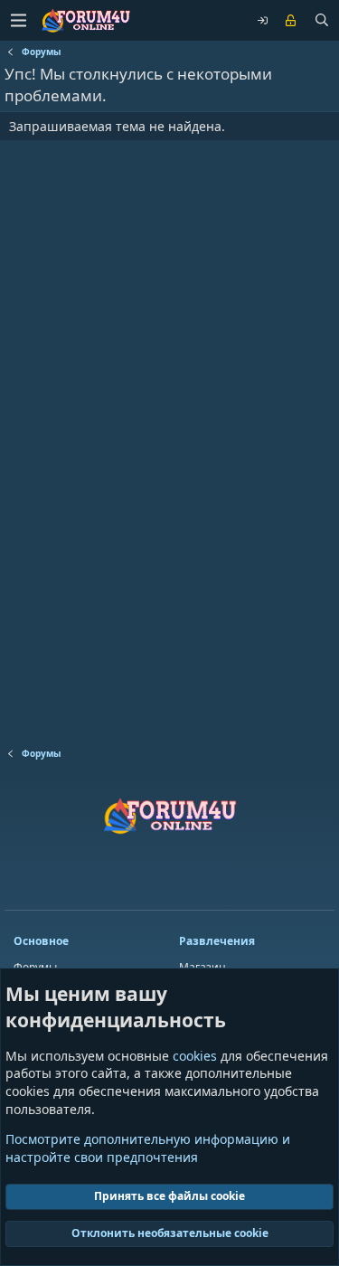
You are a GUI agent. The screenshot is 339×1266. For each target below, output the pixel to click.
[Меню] (18, 20)
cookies (195, 1055)
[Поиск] (322, 21)
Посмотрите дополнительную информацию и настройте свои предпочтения (147, 1148)
